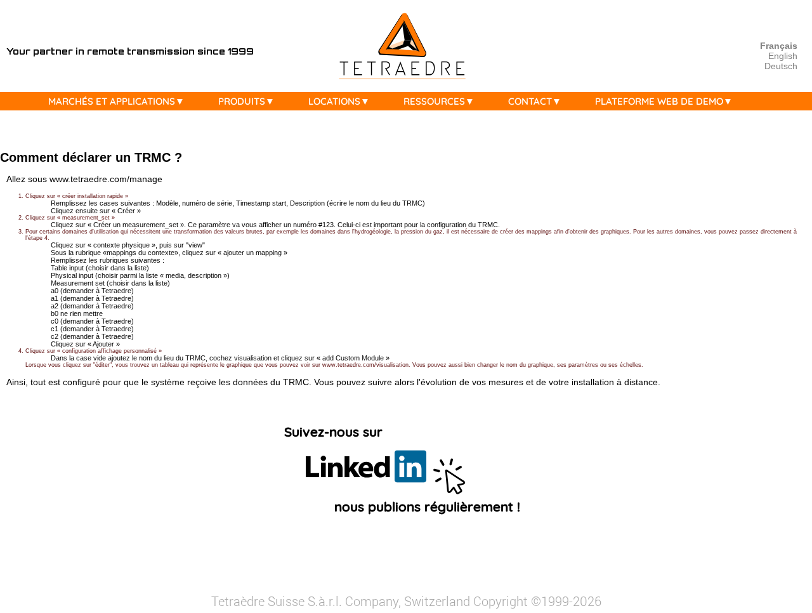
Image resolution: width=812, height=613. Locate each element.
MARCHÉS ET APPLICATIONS (111, 101)
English (782, 56)
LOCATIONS (334, 101)
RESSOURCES (434, 101)
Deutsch (780, 66)
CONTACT (530, 101)
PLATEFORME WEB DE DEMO (659, 101)
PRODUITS (241, 101)
